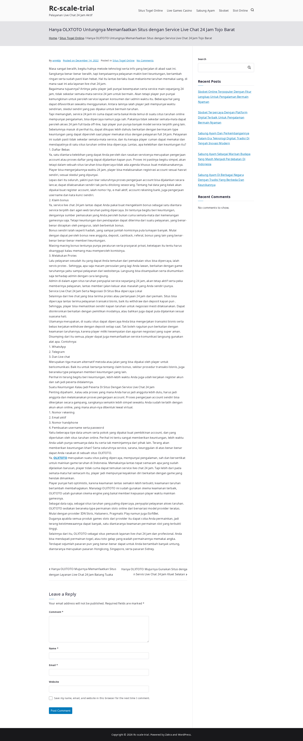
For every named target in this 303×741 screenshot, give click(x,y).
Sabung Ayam (205, 10)
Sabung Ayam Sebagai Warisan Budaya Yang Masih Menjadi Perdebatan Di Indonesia (224, 159)
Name (53, 648)
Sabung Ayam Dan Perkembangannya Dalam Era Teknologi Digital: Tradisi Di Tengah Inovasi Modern (223, 138)
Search (202, 59)
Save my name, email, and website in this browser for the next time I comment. (102, 698)
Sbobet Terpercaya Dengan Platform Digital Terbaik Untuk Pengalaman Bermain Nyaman (222, 117)
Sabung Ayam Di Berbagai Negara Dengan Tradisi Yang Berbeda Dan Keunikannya (221, 180)
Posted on (81, 60)
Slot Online (240, 10)
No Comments (145, 60)
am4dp (56, 60)
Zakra (168, 734)
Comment (56, 612)
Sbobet (224, 10)
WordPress (184, 734)
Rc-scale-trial (71, 8)
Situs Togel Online (150, 10)
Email (53, 665)
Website (54, 681)
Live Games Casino (179, 10)
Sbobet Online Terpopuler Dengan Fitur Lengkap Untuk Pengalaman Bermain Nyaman (224, 97)
